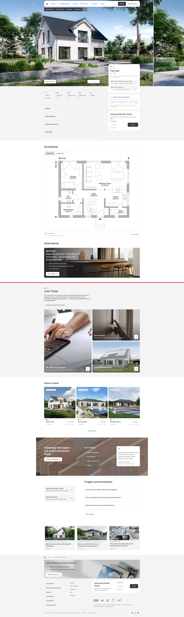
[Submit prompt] (136, 102)
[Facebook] (132, 613)
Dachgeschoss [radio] (60, 153)
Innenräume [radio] (78, 9)
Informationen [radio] (60, 9)
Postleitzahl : (113, 121)
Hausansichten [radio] (49, 9)
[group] (65, 9)
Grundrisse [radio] (69, 9)
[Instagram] (135, 613)
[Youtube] (138, 613)
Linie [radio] (84, 9)
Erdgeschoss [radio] (49, 153)
